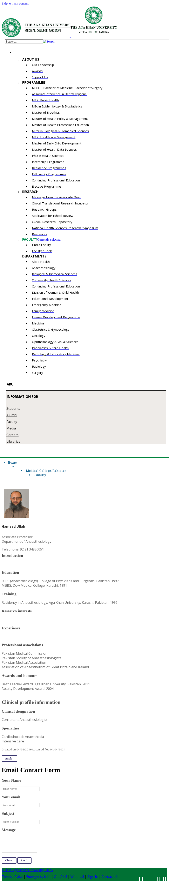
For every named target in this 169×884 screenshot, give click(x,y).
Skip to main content (15, 3)
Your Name (11, 780)
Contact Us (110, 876)
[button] (49, 41)
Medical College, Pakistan (46, 471)
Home (12, 462)
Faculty (40, 475)
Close (9, 860)
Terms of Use (12, 876)
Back (9, 758)
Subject (8, 813)
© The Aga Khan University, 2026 (27, 870)
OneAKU (60, 876)
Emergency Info (38, 876)
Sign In (92, 876)
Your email (11, 797)
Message (9, 830)
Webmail (77, 876)
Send (24, 860)
